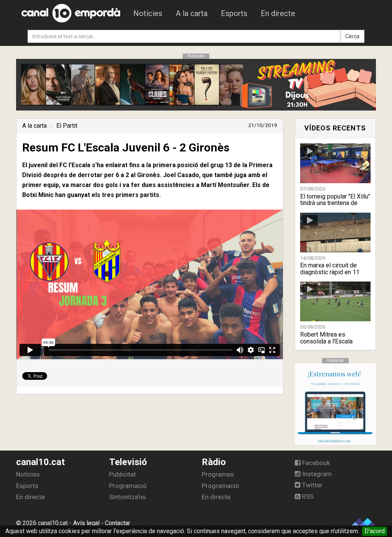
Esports (234, 13)
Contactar (117, 523)
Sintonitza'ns (127, 497)
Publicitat (122, 474)
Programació (128, 486)
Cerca (352, 36)
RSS (307, 496)
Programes (218, 474)
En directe (278, 13)
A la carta (191, 13)
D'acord (374, 531)
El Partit (66, 125)
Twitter (312, 485)
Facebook (315, 463)
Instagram (316, 474)
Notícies (147, 13)
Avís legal (86, 523)
